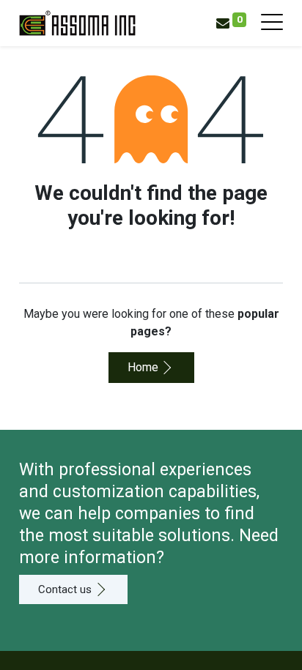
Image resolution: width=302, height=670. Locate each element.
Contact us (65, 589)
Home (143, 367)
